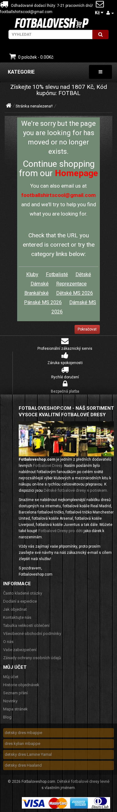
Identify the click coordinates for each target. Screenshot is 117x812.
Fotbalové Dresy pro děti (60, 530)
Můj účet (10, 676)
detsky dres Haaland (23, 765)
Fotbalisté (57, 274)
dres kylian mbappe (22, 743)
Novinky (10, 701)
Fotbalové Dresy (47, 465)
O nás (8, 641)
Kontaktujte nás (17, 617)
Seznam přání (15, 693)
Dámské (40, 284)
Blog (7, 717)
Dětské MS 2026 (74, 293)
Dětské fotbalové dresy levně (83, 781)
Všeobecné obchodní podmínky (32, 633)
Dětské (83, 274)
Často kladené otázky (22, 593)
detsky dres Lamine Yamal (28, 754)
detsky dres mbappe (23, 732)
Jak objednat (15, 609)
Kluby (32, 274)
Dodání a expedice (20, 601)
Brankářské (36, 293)
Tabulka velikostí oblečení (26, 625)
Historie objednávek (21, 684)
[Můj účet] (110, 13)
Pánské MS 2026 (43, 302)
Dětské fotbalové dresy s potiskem (75, 490)
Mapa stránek (15, 709)
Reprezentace (71, 284)
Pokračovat (87, 329)
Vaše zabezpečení (20, 649)
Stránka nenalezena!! (34, 106)
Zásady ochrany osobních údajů (32, 657)
